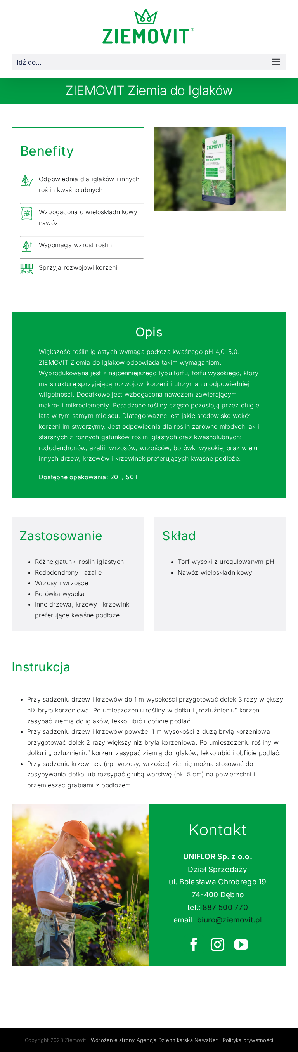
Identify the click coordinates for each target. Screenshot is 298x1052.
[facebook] (194, 944)
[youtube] (241, 944)
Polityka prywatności (248, 1040)
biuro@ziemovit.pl (229, 919)
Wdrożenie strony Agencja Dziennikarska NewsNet (154, 1040)
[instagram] (218, 944)
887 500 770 (225, 907)
